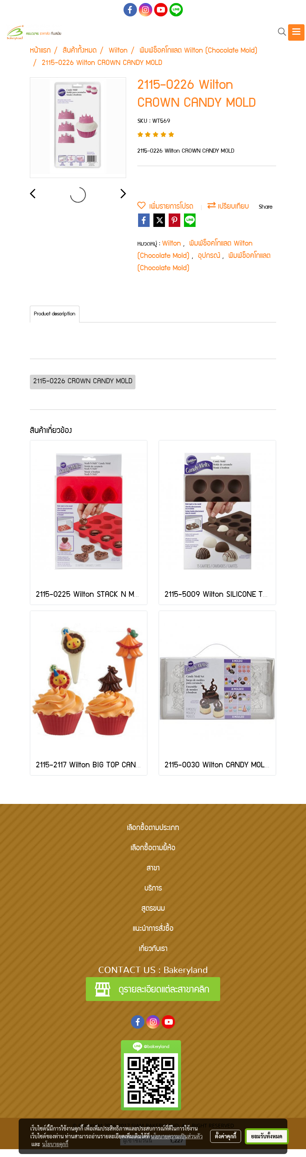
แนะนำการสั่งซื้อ (153, 929)
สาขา (153, 869)
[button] (279, 32)
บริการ (153, 889)
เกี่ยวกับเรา (153, 949)
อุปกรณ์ (210, 256)
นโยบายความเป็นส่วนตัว (177, 1136)
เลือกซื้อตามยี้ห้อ (153, 849)
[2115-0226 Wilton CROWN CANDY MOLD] (78, 128)
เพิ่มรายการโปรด (169, 207)
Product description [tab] (54, 314)
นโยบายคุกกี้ (55, 1144)
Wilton (172, 244)
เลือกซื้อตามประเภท (153, 829)
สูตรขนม (153, 909)
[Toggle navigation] (296, 32)
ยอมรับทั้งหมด (266, 1136)
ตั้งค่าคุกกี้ (225, 1136)
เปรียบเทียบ (232, 207)
